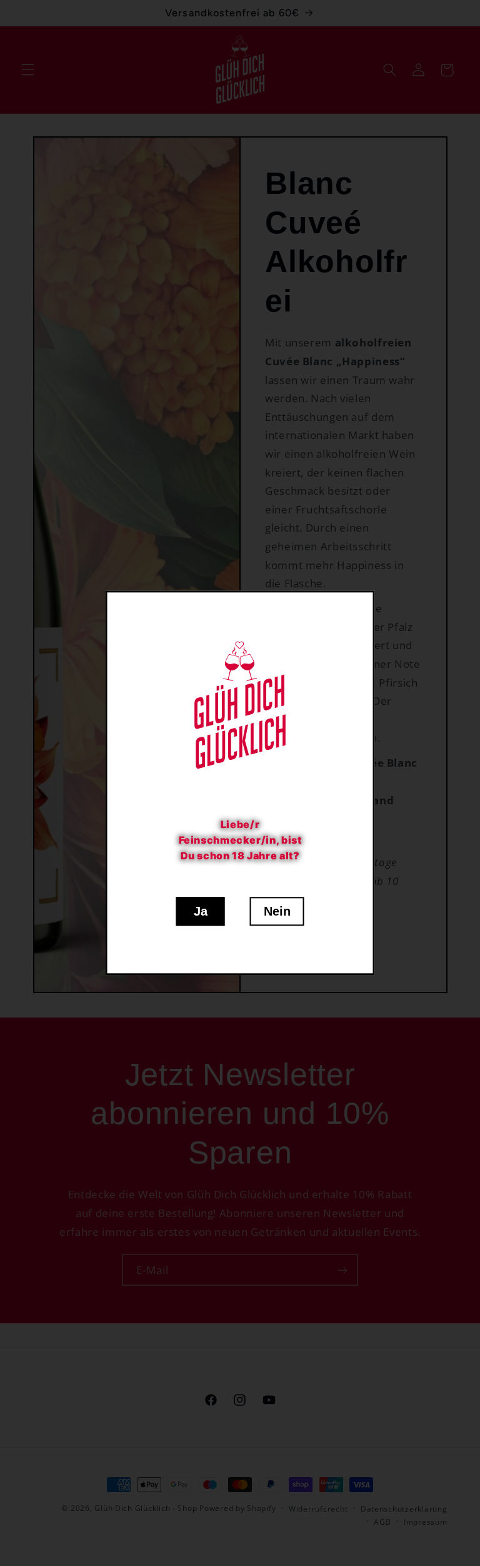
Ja (201, 912)
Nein (277, 912)
